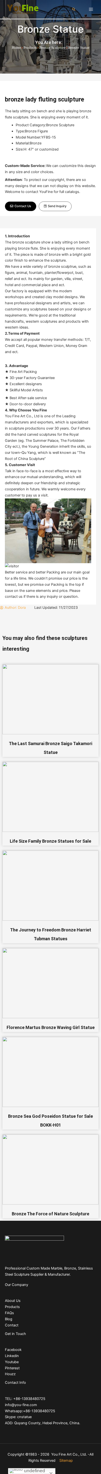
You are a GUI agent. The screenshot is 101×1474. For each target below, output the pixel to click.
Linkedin (12, 1356)
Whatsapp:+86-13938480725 (30, 1411)
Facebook (13, 1349)
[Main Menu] (91, 9)
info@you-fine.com (21, 1405)
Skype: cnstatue (18, 1417)
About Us (13, 1300)
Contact (11, 1325)
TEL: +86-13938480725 (25, 1399)
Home (16, 48)
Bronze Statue (50, 29)
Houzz (10, 1374)
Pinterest (12, 1368)
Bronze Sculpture (52, 48)
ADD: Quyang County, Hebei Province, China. (42, 1423)
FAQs (9, 1313)
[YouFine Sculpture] (22, 9)
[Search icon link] (74, 9)
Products (30, 48)
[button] (20, 206)
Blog (8, 1319)
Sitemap (66, 1460)
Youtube (12, 1362)
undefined (34, 1470)
